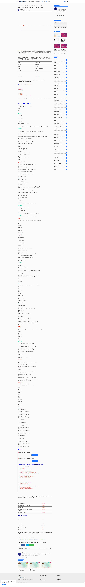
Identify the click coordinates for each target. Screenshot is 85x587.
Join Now (37, 44)
